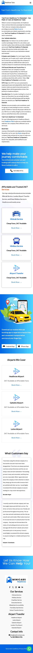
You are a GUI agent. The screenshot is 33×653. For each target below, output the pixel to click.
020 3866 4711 (17, 637)
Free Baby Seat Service (16, 607)
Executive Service (16, 602)
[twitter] (13, 587)
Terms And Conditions (12, 648)
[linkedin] (22, 587)
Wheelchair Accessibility (16, 605)
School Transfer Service (16, 610)
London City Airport (16, 625)
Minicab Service (16, 595)
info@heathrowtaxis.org (17, 635)
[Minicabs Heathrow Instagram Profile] (16, 587)
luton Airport (16, 620)
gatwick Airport (16, 622)
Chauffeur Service (16, 600)
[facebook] (10, 587)
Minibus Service (16, 597)
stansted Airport (16, 627)
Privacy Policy (23, 648)
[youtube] (19, 587)
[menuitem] (16, 595)
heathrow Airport (16, 617)
